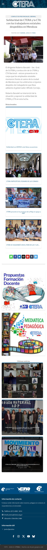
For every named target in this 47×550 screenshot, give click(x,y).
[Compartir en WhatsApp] (11, 257)
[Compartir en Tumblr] (32, 257)
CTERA (34, 33)
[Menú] (3, 4)
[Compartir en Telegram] (36, 257)
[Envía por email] (23, 257)
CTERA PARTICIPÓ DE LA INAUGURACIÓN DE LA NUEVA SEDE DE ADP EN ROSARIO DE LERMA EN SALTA (22, 428)
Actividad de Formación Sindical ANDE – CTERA (22, 391)
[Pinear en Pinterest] (28, 257)
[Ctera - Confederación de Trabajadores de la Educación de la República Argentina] (23, 4)
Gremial (33, 16)
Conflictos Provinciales (20, 16)
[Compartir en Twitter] (19, 257)
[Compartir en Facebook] (15, 257)
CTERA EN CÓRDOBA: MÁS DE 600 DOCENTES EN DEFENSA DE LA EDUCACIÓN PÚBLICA (22, 465)
